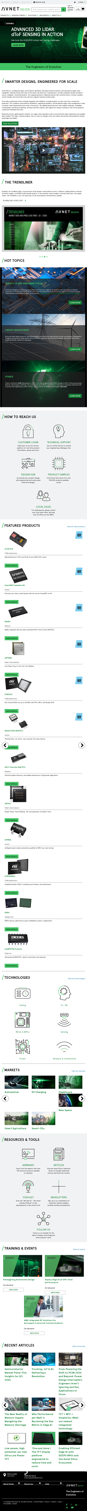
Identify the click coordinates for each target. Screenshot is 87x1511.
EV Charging (39, 1092)
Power (23, 1058)
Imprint (15, 1503)
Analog (22, 1005)
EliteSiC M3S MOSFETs (14, 730)
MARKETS (12, 1069)
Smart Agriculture (15, 1128)
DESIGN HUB (40, 2)
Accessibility (7, 1503)
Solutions (32, 15)
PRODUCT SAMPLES (59, 474)
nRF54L (8, 803)
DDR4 (7, 912)
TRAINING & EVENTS (20, 1248)
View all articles (78, 1346)
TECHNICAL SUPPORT (59, 442)
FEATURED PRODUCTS (22, 525)
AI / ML (64, 1005)
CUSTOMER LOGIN (28, 442)
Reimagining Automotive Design (19, 1279)
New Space (65, 1110)
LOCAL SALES (43, 506)
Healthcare (65, 1092)
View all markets (78, 1071)
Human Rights (38, 1502)
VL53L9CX (9, 548)
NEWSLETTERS (59, 1197)
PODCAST (28, 1197)
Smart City (38, 1128)
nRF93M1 (8, 658)
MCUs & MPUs (22, 1031)
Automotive (12, 1092)
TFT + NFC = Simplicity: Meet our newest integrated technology (68, 1421)
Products (5, 15)
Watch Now (13, 1290)
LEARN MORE (18, 45)
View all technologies (76, 978)
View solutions (10, 123)
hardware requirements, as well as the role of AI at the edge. (59, 293)
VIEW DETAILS (11, 565)
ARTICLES (58, 1165)
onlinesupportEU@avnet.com (33, 1478)
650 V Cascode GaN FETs (15, 767)
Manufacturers (18, 15)
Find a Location (12, 1474)
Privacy (47, 1502)
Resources (44, 15)
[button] (74, 2)
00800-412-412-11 (30, 1476)
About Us (55, 15)
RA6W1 (7, 621)
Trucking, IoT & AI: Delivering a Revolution (43, 1372)
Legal (59, 1502)
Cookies (53, 1502)
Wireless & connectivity (64, 1058)
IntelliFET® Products (13, 949)
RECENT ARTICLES (19, 1345)
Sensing (64, 1031)
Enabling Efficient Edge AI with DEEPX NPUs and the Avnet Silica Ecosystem (69, 1455)
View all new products (76, 526)
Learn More (75, 302)
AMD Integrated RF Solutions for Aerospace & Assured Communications (43, 1321)
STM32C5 (8, 694)
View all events (79, 1249)
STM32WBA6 (10, 876)
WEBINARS (28, 1165)
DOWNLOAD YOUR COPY (13, 200)
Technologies (17, 977)
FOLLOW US (43, 1229)
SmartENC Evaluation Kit (15, 585)
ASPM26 (8, 839)
